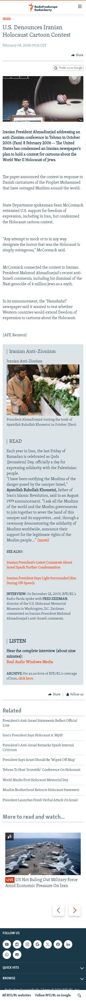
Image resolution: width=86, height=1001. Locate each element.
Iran (7, 19)
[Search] (79, 995)
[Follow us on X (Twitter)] (47, 944)
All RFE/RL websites (16, 995)
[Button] (77, 55)
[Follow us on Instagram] (27, 944)
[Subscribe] (17, 955)
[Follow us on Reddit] (17, 944)
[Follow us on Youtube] (7, 944)
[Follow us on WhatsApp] (7, 955)
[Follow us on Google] (37, 944)
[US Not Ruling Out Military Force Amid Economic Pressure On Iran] (43, 854)
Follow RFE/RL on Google (53, 995)
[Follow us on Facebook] (58, 944)
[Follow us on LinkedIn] (68, 944)
